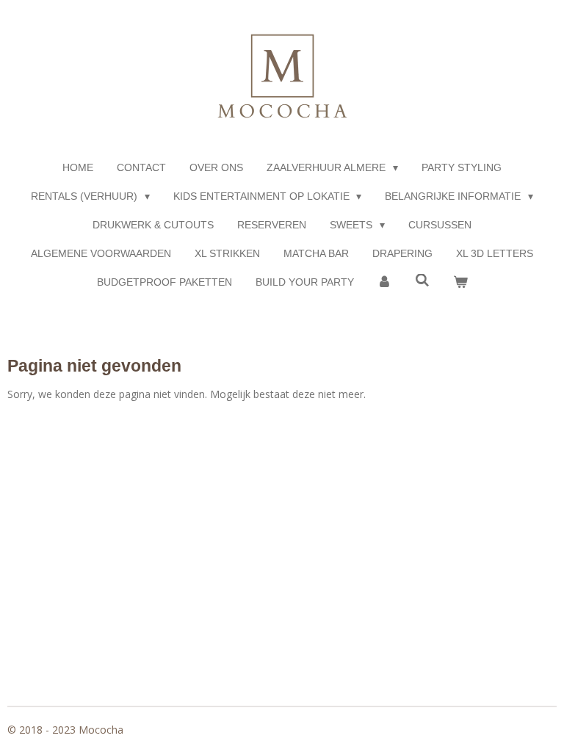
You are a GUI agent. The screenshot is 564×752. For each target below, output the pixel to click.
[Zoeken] (422, 280)
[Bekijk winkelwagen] (460, 282)
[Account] (384, 282)
